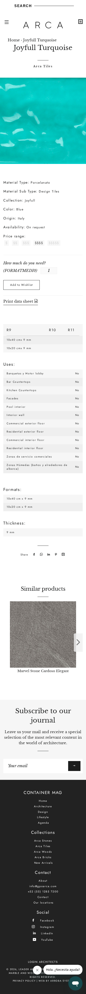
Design (43, 812)
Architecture (43, 806)
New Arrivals (43, 863)
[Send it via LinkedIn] (48, 554)
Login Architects (43, 962)
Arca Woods (43, 852)
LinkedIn (46, 933)
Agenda (43, 823)
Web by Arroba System (56, 980)
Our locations (44, 903)
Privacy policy (24, 980)
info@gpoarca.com (43, 886)
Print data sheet (18, 301)
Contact (43, 897)
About (43, 881)
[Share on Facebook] (33, 554)
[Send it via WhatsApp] (41, 554)
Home (14, 40)
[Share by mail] (63, 554)
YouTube (46, 940)
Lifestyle (43, 817)
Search (23, 6)
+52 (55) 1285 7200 (43, 892)
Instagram (46, 927)
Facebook (46, 920)
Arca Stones (43, 841)
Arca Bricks (43, 857)
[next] (78, 642)
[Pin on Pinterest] (55, 554)
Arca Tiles (43, 66)
